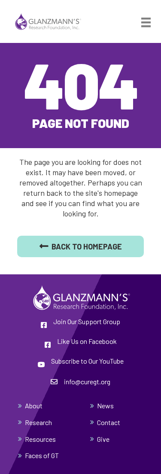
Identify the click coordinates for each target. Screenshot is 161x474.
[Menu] (146, 22)
